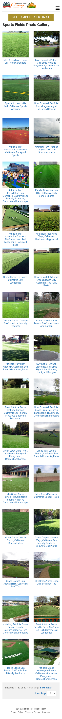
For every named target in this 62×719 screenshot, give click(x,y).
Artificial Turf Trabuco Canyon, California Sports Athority (46, 150)
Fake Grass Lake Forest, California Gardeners (15, 61)
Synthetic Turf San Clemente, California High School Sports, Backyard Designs (46, 368)
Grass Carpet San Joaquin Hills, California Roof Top (15, 584)
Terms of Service (32, 712)
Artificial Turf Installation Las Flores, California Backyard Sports (15, 151)
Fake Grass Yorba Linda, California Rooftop (46, 582)
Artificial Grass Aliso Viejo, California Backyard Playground (46, 236)
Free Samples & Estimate (31, 17)
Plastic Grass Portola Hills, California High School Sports (46, 193)
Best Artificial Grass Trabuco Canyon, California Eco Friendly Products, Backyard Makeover (15, 413)
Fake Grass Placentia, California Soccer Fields (46, 495)
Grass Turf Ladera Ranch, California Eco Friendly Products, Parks (46, 453)
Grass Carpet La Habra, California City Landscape (15, 280)
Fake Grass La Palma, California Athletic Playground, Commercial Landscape (46, 64)
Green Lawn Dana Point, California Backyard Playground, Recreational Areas (15, 454)
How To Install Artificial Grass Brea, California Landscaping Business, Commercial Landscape (46, 411)
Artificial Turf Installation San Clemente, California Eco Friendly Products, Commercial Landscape (15, 196)
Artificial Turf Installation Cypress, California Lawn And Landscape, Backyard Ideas (15, 239)
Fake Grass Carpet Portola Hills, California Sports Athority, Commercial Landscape (15, 498)
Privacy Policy (17, 712)
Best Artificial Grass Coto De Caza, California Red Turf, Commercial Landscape (46, 628)
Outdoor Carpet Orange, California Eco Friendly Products (15, 323)
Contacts (46, 712)
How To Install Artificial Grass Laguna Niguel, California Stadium (46, 106)
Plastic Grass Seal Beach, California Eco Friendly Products (15, 671)
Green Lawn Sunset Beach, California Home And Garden (46, 323)
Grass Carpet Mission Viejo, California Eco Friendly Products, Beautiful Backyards (46, 541)
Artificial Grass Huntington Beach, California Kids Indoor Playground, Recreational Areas (46, 673)
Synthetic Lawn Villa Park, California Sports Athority (15, 106)
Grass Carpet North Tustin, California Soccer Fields (15, 540)
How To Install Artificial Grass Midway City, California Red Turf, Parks (46, 281)
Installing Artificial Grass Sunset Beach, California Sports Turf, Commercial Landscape (15, 628)
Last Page (40, 693)
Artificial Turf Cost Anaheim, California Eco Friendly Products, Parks (15, 367)
